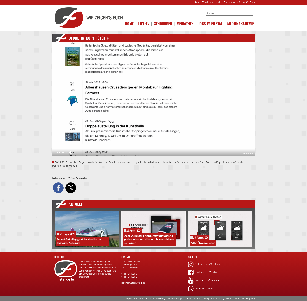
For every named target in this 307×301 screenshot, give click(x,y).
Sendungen (163, 23)
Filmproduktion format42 (236, 2)
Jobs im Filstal (210, 23)
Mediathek (185, 23)
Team (252, 2)
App (197, 2)
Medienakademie (240, 23)
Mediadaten (238, 298)
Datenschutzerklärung (154, 298)
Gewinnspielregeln (175, 298)
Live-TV (143, 23)
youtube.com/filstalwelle (207, 280)
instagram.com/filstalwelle (207, 264)
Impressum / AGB (134, 298)
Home (129, 23)
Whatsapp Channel (204, 288)
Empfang (250, 298)
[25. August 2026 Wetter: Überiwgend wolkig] (220, 228)
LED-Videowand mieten (211, 2)
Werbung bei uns (224, 298)
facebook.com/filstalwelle (207, 272)
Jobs (211, 298)
